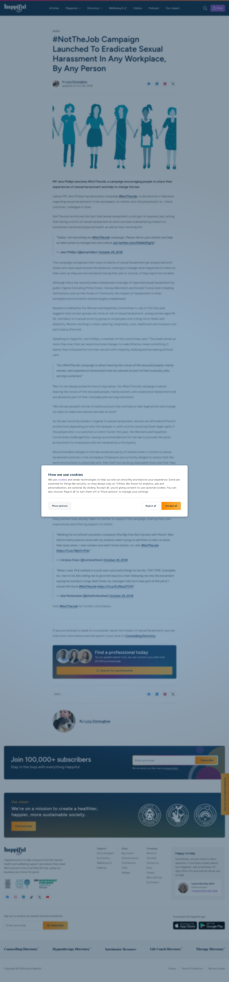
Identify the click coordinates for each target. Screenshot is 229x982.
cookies (62, 479)
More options (59, 505)
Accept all (171, 505)
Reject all (151, 505)
